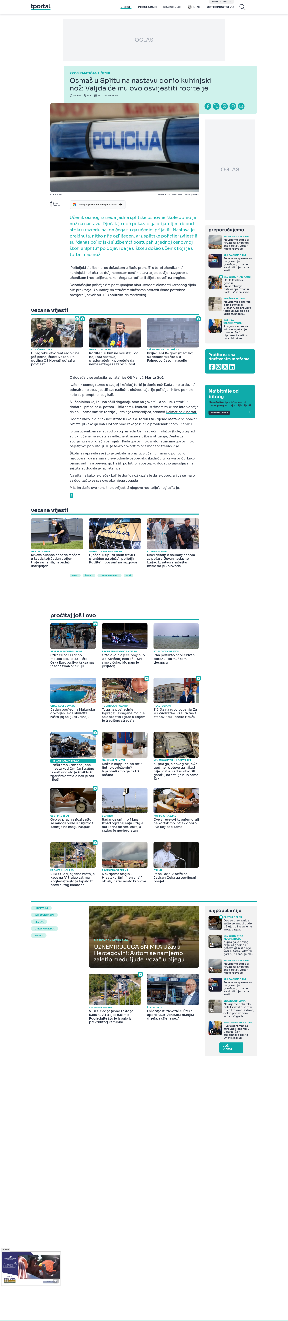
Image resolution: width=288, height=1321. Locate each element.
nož (128, 575)
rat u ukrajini (44, 914)
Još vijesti (228, 1047)
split (75, 575)
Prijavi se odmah (219, 413)
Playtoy (227, 2)
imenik (215, 2)
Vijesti (125, 7)
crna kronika (110, 575)
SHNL (196, 7)
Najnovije (172, 7)
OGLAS (144, 40)
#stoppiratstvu (220, 7)
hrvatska (41, 908)
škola (89, 575)
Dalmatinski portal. (181, 412)
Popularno (147, 7)
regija (39, 921)
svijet (38, 935)
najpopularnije (224, 910)
